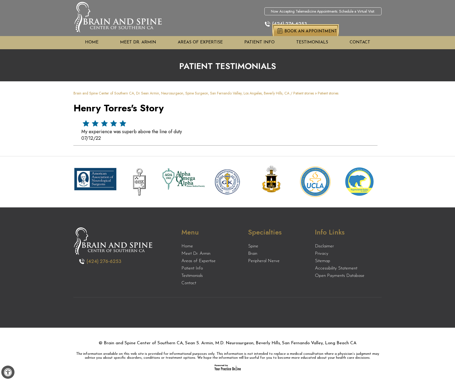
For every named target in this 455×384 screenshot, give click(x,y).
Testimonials (312, 42)
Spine (253, 246)
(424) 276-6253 (289, 24)
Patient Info (259, 42)
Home (91, 42)
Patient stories (303, 93)
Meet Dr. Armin (138, 42)
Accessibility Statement (336, 268)
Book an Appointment (310, 31)
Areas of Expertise (200, 42)
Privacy (321, 253)
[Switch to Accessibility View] (7, 372)
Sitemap (322, 261)
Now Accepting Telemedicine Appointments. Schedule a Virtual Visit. (323, 11)
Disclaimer (324, 246)
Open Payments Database (339, 275)
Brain (252, 253)
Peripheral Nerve (264, 261)
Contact (360, 42)
